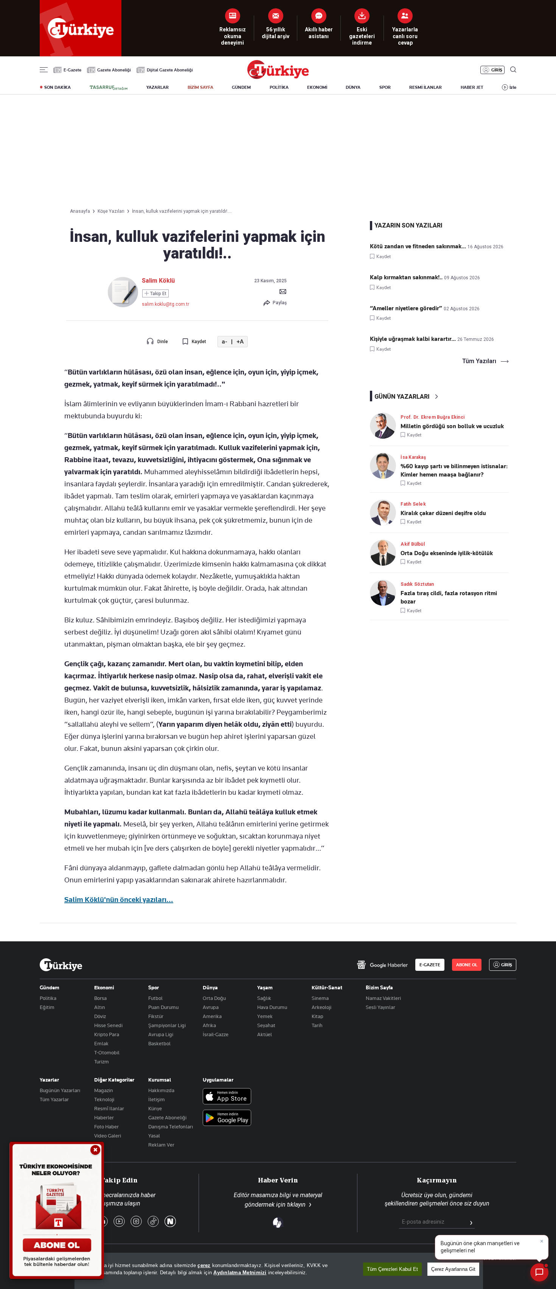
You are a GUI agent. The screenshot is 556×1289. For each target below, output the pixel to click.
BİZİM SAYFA (200, 87)
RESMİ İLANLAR (425, 87)
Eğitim (47, 1007)
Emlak (101, 1043)
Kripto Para (106, 1034)
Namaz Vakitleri (383, 998)
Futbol (155, 998)
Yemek (265, 1016)
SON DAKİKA (57, 87)
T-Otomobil (107, 1052)
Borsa (100, 998)
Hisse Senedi (108, 1025)
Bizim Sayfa (379, 987)
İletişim (156, 1099)
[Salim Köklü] (123, 305)
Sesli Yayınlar (380, 1007)
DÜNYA (353, 87)
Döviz (100, 1016)
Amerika (212, 1016)
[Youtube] (119, 1222)
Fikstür (155, 1016)
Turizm (101, 1061)
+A (240, 342)
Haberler (104, 1117)
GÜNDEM (241, 87)
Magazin (103, 1090)
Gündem (49, 987)
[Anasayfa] (61, 964)
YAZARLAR (157, 87)
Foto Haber (106, 1126)
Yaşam (265, 987)
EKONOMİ (317, 87)
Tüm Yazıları (479, 361)
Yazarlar (49, 1080)
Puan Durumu (163, 1007)
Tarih (317, 1025)
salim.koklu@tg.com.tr (165, 304)
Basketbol (159, 1043)
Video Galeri (107, 1136)
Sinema (320, 998)
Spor (153, 987)
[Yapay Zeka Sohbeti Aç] (539, 1272)
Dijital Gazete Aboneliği (170, 70)
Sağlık (264, 998)
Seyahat (266, 1025)
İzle (512, 87)
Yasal (154, 1136)
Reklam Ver (161, 1145)
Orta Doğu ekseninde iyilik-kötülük (447, 553)
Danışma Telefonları (170, 1126)
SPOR (385, 87)
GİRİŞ (496, 70)
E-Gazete (72, 70)
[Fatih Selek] (385, 513)
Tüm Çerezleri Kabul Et (392, 1269)
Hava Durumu (272, 1007)
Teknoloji (104, 1099)
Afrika (209, 1025)
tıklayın (296, 1204)
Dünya (210, 987)
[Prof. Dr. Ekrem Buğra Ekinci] (385, 426)
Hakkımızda (161, 1090)
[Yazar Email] (282, 291)
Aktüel (264, 1034)
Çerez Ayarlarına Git (453, 1269)
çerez (203, 1265)
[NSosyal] (170, 1222)
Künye (155, 1108)
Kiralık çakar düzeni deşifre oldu (443, 513)
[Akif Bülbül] (385, 553)
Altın (99, 1007)
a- (224, 342)
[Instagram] (136, 1222)
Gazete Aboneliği (114, 70)
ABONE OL (466, 964)
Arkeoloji (321, 1007)
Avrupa (211, 1007)
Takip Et (157, 293)
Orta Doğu (214, 998)
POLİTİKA (279, 87)
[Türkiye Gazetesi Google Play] (227, 1118)
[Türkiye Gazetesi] (278, 76)
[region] (279, 1271)
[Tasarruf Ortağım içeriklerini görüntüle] (108, 87)
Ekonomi (104, 987)
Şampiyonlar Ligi (167, 1025)
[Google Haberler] (382, 965)
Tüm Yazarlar (54, 1099)
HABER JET (472, 87)
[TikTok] (153, 1222)
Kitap (317, 1016)
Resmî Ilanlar (109, 1108)
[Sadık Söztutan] (385, 593)
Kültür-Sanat (327, 987)
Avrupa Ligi (160, 1034)
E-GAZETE (429, 964)
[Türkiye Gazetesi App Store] (227, 1097)
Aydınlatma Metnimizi (239, 1272)
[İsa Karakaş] (385, 466)
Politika (48, 998)
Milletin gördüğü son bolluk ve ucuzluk (452, 426)
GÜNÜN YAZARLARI (402, 396)
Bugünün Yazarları (60, 1090)
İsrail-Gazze (215, 1034)
